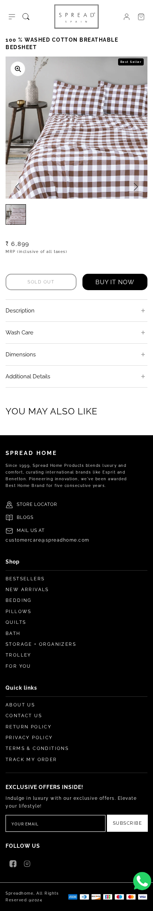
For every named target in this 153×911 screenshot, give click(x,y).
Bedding (19, 600)
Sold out (40, 282)
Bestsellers (25, 578)
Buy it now (114, 282)
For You (18, 666)
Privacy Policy (29, 737)
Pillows (19, 611)
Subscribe (127, 823)
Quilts (16, 622)
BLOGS (25, 517)
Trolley (19, 655)
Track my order (31, 759)
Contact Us (24, 715)
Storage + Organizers (41, 644)
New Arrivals (27, 589)
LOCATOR (45, 504)
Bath (13, 633)
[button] (11, 16)
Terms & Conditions (37, 748)
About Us (20, 705)
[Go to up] (143, 901)
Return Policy (29, 726)
